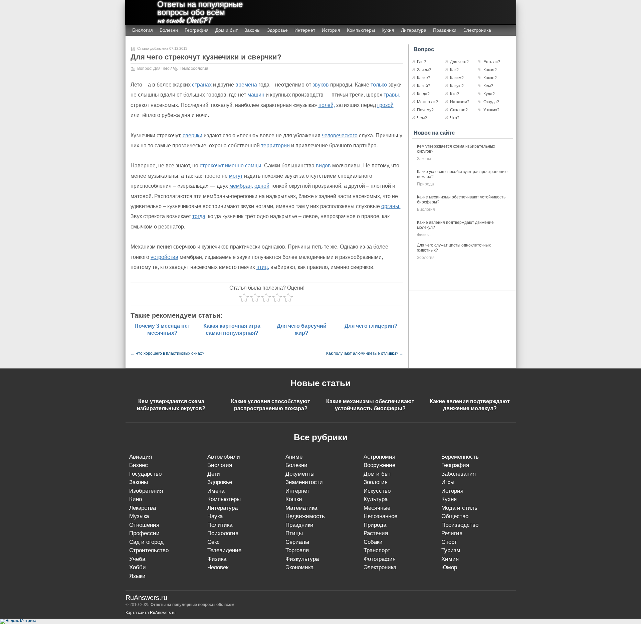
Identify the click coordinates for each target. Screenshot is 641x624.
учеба (137, 559)
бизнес (138, 465)
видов (323, 165)
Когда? (423, 94)
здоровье (219, 482)
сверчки (192, 135)
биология (426, 209)
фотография (380, 559)
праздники (299, 525)
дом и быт (377, 474)
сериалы (297, 542)
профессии (144, 533)
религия (451, 533)
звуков (320, 85)
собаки (373, 542)
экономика (299, 567)
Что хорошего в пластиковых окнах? (167, 353)
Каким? (457, 77)
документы (299, 474)
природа (425, 184)
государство (145, 474)
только (379, 85)
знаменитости (304, 482)
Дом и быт (226, 30)
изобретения (146, 491)
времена (246, 85)
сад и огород (146, 542)
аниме (293, 457)
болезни (296, 465)
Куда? (489, 94)
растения (376, 533)
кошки (293, 499)
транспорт (377, 550)
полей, (326, 105)
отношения (144, 525)
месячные (377, 508)
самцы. (254, 165)
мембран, (241, 186)
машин (255, 95)
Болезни (169, 30)
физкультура (302, 559)
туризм (450, 550)
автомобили (223, 457)
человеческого (340, 135)
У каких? (491, 110)
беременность (460, 457)
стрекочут (212, 165)
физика (424, 234)
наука (215, 516)
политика (219, 525)
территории (275, 145)
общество (454, 516)
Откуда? (491, 102)
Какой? (423, 86)
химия (450, 559)
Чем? (422, 118)
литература (222, 508)
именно (234, 165)
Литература (413, 30)
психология (222, 533)
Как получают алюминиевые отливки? (364, 353)
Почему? (425, 110)
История (331, 30)
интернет (297, 491)
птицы (294, 533)
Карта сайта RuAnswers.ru (151, 612)
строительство (149, 550)
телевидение (224, 550)
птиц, (262, 267)
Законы (252, 30)
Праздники (444, 30)
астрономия (379, 457)
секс (213, 542)
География (197, 30)
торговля (297, 550)
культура (376, 499)
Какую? (457, 86)
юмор (449, 567)
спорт (449, 542)
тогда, (199, 216)
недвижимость (305, 516)
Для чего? (162, 68)
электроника (380, 567)
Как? (454, 69)
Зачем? (424, 69)
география (455, 465)
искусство (377, 491)
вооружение (379, 465)
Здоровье (277, 30)
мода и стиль (459, 508)
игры (447, 482)
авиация (140, 457)
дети (213, 474)
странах (202, 85)
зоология (199, 68)
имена (215, 491)
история (452, 491)
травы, (392, 95)
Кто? (454, 94)
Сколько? (459, 110)
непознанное (380, 516)
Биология (142, 30)
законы (424, 158)
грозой (385, 105)
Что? (454, 118)
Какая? (490, 69)
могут (236, 176)
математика (301, 508)
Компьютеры (361, 30)
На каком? (459, 102)
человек (217, 567)
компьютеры (224, 499)
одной (261, 186)
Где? (421, 61)
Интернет (304, 30)
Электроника (477, 30)
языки (137, 576)
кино (135, 499)
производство (459, 525)
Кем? (488, 86)
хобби (137, 567)
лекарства (142, 508)
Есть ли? (491, 61)
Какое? (490, 77)
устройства (164, 257)
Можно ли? (427, 102)
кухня (449, 499)
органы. (391, 206)
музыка (139, 516)
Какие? (423, 77)
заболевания (458, 474)
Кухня (388, 30)
